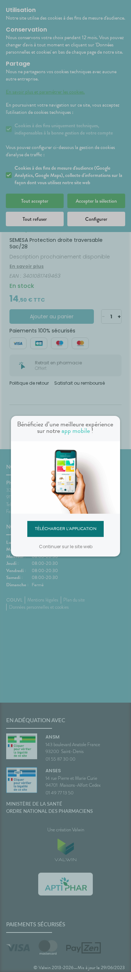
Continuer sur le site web (65, 546)
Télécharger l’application (65, 528)
